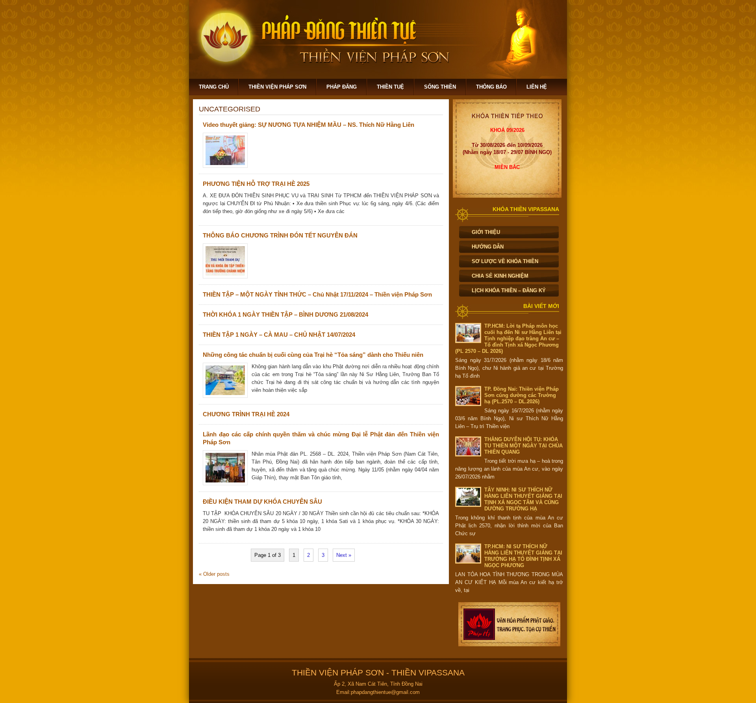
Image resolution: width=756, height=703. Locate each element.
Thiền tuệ (390, 87)
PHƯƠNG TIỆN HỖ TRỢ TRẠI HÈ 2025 (256, 183)
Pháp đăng (341, 87)
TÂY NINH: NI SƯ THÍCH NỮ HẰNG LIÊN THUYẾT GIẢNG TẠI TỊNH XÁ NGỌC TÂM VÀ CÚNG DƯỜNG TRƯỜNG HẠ (523, 499)
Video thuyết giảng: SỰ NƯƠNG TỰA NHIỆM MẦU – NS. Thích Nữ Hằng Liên (308, 124)
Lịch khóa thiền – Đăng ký (509, 290)
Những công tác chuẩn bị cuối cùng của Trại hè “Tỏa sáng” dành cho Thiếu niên (313, 354)
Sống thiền (440, 87)
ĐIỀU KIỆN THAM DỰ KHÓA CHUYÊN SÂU (262, 501)
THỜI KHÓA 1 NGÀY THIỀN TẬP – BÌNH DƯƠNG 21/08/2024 (285, 314)
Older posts (214, 574)
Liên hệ (536, 87)
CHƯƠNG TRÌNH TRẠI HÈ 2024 (246, 414)
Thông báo (491, 87)
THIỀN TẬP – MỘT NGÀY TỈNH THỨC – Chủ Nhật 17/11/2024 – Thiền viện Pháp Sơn (317, 294)
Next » (343, 555)
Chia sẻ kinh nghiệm (500, 276)
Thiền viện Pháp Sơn (277, 87)
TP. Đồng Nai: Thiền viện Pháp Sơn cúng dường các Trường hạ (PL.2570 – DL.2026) (521, 395)
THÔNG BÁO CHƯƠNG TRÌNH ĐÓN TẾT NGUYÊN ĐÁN (280, 235)
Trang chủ (214, 87)
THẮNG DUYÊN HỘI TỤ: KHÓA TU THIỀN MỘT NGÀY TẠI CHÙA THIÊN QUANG (523, 445)
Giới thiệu (486, 232)
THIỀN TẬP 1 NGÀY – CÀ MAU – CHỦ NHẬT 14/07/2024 (279, 334)
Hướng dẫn (488, 247)
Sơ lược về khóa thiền (505, 261)
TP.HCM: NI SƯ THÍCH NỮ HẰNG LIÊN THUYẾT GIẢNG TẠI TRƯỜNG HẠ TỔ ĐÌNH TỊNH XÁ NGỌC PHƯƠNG (523, 555)
